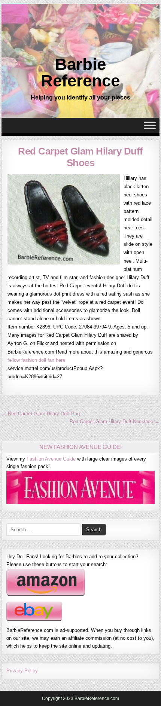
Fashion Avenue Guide (51, 459)
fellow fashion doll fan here (36, 360)
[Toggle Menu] (150, 125)
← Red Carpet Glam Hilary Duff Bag (40, 413)
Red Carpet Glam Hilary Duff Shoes (80, 157)
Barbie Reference (80, 72)
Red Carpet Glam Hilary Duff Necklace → (115, 421)
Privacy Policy (22, 670)
